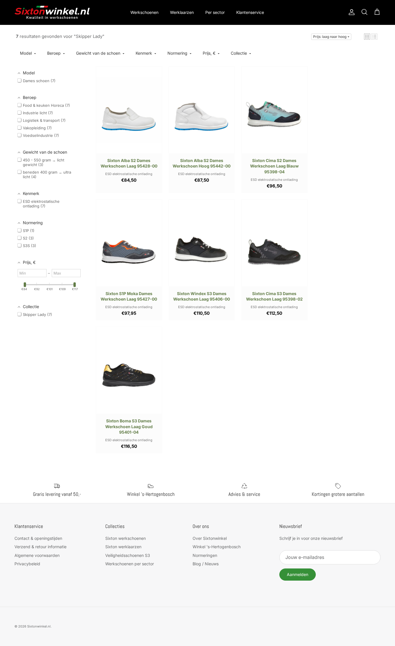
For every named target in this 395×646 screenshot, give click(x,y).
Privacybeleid (27, 563)
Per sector (215, 12)
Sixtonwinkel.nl (39, 626)
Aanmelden (297, 574)
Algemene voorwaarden (37, 555)
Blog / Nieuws (206, 563)
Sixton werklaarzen (123, 546)
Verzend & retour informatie (40, 546)
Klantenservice (250, 12)
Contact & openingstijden (38, 538)
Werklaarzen (182, 12)
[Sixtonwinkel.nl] (52, 12)
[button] (367, 37)
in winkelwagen (156, 72)
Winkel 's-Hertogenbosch (217, 546)
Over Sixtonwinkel (210, 538)
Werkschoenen (144, 12)
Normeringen (205, 555)
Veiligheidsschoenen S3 (127, 555)
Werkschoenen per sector (129, 563)
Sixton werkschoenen (125, 538)
